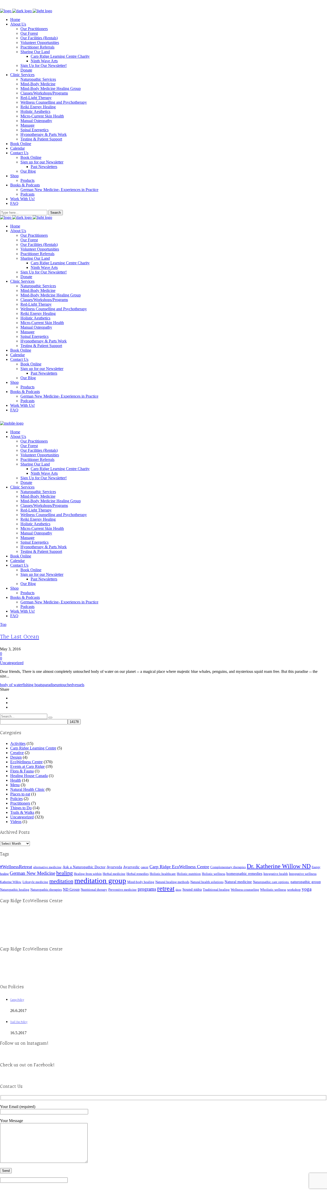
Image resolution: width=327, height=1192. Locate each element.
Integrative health (275, 874)
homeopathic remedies (244, 874)
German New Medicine (32, 873)
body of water (11, 685)
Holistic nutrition (189, 874)
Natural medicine (238, 882)
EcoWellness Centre (26, 762)
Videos (15, 821)
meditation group (100, 880)
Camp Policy (17, 1000)
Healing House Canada (29, 775)
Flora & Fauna (22, 771)
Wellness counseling (245, 889)
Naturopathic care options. (271, 882)
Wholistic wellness (273, 889)
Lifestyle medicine (35, 882)
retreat (165, 888)
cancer (144, 867)
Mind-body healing (140, 882)
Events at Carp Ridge (27, 766)
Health (15, 780)
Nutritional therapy (94, 889)
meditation (61, 881)
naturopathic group (305, 882)
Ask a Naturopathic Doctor (84, 867)
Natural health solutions (207, 882)
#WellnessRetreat (16, 866)
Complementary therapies (228, 867)
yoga (306, 889)
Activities (18, 743)
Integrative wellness (303, 874)
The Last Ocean (19, 637)
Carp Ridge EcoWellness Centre (179, 866)
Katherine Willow (10, 882)
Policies (16, 798)
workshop (294, 889)
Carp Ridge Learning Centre (33, 748)
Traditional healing (216, 889)
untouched (64, 685)
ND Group (71, 889)
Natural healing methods (172, 882)
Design (16, 757)
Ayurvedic (131, 867)
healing (64, 873)
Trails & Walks (22, 812)
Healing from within (88, 874)
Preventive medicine (122, 889)
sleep (178, 889)
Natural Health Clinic (27, 789)
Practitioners (20, 803)
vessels (78, 685)
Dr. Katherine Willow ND (279, 866)
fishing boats (32, 685)
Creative (17, 752)
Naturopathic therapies (46, 889)
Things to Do (21, 808)
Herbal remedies (137, 874)
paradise (49, 685)
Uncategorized (12, 663)
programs (147, 889)
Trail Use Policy (18, 1022)
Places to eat (20, 794)
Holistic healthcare (163, 874)
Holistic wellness (213, 874)
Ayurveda (114, 867)
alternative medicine (47, 867)
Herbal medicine (114, 874)
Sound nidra (192, 889)
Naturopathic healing (14, 889)
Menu (15, 785)
